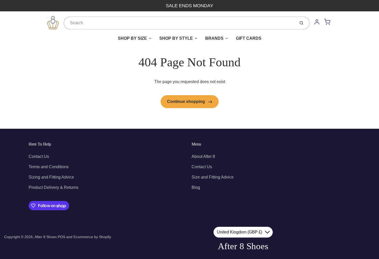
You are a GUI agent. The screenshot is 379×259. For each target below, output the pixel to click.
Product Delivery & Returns (53, 187)
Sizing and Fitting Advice (51, 177)
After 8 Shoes (46, 237)
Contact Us (39, 156)
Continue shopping (186, 101)
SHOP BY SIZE (132, 38)
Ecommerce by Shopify (92, 237)
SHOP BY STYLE (176, 38)
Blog (196, 187)
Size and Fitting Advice (213, 177)
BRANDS (214, 38)
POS (61, 237)
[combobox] (179, 23)
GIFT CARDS (248, 38)
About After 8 (203, 156)
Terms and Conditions (49, 167)
